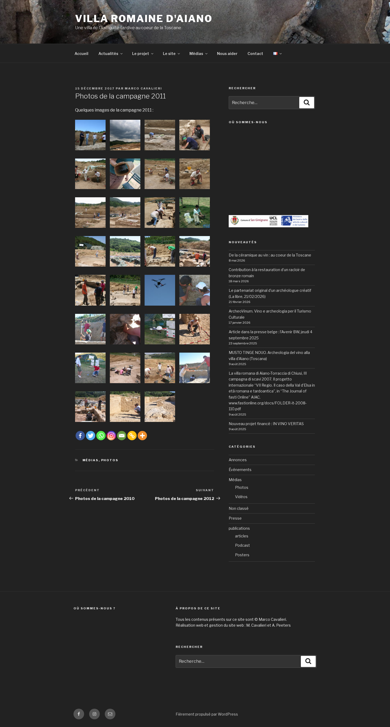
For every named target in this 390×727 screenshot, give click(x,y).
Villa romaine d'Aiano (143, 18)
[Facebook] (80, 435)
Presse (235, 518)
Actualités (108, 53)
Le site (169, 53)
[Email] (121, 435)
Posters (242, 555)
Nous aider (227, 53)
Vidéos (241, 496)
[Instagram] (111, 435)
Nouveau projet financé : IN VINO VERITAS (266, 423)
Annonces (238, 459)
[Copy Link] (132, 435)
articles (241, 536)
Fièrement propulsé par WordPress (207, 714)
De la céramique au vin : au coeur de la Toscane (270, 255)
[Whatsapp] (101, 435)
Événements (240, 469)
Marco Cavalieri (143, 88)
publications (239, 528)
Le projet (140, 53)
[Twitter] (90, 435)
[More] (142, 435)
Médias (196, 53)
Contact (255, 53)
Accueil (81, 53)
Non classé (239, 508)
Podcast (242, 545)
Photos (110, 460)
